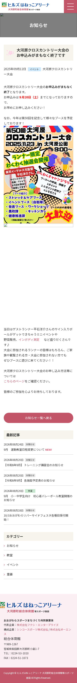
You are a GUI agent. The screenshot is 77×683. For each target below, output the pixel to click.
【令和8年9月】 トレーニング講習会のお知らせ (33, 465)
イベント (13, 564)
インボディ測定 (29, 339)
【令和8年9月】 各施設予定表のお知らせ (29, 480)
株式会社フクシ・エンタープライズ (37, 625)
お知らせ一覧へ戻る (38, 418)
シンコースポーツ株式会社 (32, 629)
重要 (10, 574)
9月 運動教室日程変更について (24, 449)
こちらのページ (14, 381)
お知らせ (13, 545)
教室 (10, 555)
